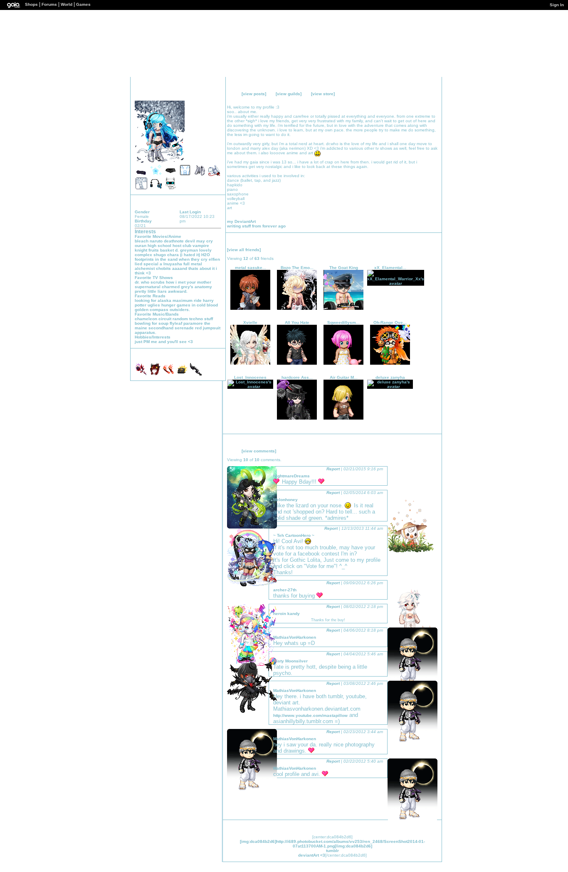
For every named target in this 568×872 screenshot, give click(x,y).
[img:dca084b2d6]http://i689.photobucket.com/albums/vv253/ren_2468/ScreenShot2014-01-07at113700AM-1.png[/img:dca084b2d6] (332, 843)
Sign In (557, 4)
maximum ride (187, 300)
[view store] (323, 93)
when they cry (193, 259)
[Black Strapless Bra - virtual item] (141, 175)
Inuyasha (172, 264)
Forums (49, 4)
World (66, 4)
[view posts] (254, 93)
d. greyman (186, 250)
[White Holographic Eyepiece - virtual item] (214, 175)
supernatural (148, 286)
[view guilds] (288, 93)
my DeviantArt (241, 221)
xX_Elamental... (390, 267)
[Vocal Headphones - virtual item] (156, 188)
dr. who (142, 282)
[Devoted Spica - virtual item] (156, 175)
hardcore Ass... (297, 377)
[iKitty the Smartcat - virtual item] (170, 188)
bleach (141, 241)
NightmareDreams (291, 476)
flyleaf (176, 323)
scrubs (158, 282)
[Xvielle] (250, 363)
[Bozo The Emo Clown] (297, 308)
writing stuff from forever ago (256, 226)
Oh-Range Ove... (390, 322)
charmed (171, 286)
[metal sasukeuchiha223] (250, 308)
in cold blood (205, 305)
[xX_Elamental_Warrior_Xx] (395, 283)
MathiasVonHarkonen (294, 637)
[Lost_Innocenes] (250, 386)
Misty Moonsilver (290, 661)
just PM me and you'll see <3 (164, 341)
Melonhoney (285, 499)
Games (83, 4)
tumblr (332, 850)
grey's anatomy (196, 286)
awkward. (178, 291)
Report (333, 469)
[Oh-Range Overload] (390, 363)
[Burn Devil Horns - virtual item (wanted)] (169, 374)
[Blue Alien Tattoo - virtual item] (185, 175)
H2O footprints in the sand (172, 257)
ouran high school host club (163, 245)
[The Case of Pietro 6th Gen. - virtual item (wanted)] (183, 374)
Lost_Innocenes (250, 377)
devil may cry (199, 241)
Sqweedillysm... (343, 322)
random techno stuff (193, 318)
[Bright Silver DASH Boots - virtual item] (199, 175)
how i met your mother (188, 282)
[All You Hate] (297, 363)
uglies (154, 305)
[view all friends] (244, 249)
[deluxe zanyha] (390, 386)
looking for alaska (153, 300)
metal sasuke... (250, 267)
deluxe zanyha (390, 377)
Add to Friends (171, 96)
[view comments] (259, 451)
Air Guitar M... (344, 377)
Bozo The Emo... (297, 267)
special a (152, 264)
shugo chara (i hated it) (176, 254)
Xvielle (250, 322)
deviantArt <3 (311, 855)
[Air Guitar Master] (343, 418)
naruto (156, 241)
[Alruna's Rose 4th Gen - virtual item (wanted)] (141, 374)
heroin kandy (286, 613)
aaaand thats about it (193, 268)
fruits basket (161, 250)
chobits (163, 268)
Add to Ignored (209, 96)
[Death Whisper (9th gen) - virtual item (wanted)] (196, 374)
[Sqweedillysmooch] (343, 363)
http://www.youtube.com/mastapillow (310, 715)
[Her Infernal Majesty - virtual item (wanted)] (155, 374)
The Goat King (343, 267)
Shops (31, 4)
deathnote (174, 241)
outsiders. (180, 309)
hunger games (175, 305)
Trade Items (196, 96)
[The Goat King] (343, 308)
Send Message (184, 96)
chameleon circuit (153, 318)
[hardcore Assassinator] (297, 418)
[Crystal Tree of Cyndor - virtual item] (141, 188)
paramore (193, 323)
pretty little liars (151, 291)
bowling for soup (151, 323)
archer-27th (284, 590)
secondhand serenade (171, 328)
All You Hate (297, 322)
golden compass (151, 309)
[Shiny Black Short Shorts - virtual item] (170, 175)
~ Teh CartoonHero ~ (293, 535)
